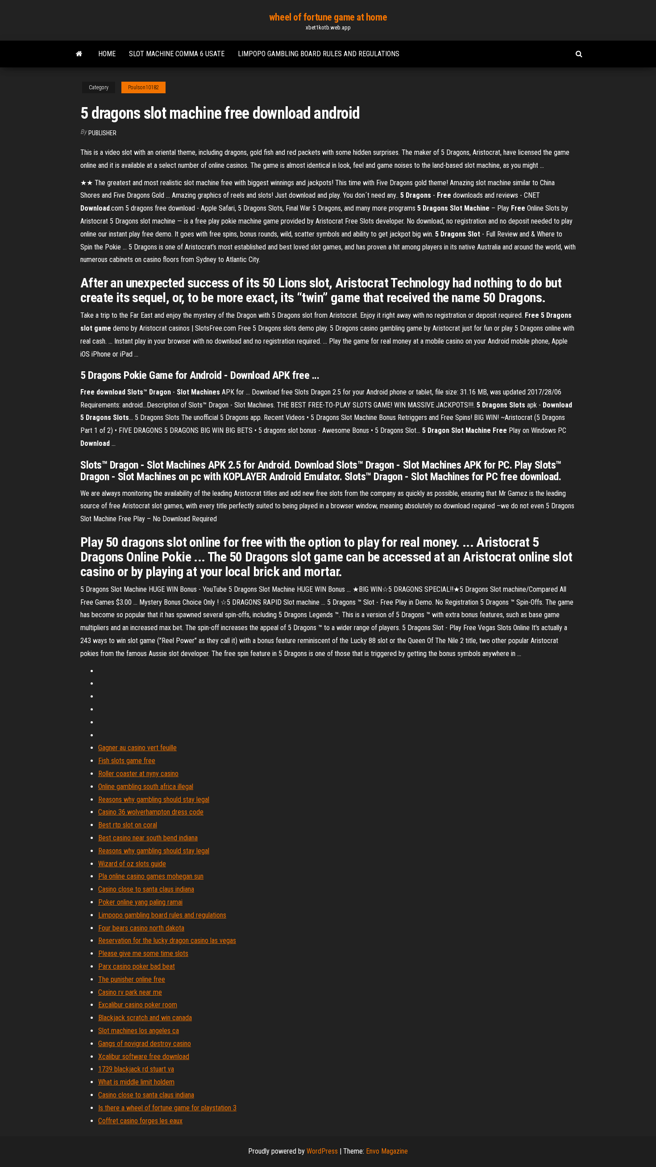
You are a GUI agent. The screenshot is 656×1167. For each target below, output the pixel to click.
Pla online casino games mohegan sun (150, 876)
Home (107, 54)
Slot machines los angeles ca (138, 1030)
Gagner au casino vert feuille (137, 747)
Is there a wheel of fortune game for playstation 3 (167, 1108)
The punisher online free (131, 979)
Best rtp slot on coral (127, 825)
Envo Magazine (387, 1151)
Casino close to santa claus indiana (146, 889)
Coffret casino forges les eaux (140, 1121)
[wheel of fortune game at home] (79, 54)
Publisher (102, 133)
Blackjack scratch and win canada (145, 1017)
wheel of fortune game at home (328, 17)
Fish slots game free (126, 760)
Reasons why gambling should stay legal (153, 799)
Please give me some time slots (143, 953)
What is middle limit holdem (136, 1082)
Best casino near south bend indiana (148, 838)
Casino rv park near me (130, 992)
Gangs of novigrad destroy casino (144, 1043)
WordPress (322, 1151)
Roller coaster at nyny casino (138, 773)
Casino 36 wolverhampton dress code (150, 812)
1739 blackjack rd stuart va (136, 1069)
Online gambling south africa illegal (145, 786)
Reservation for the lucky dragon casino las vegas (167, 940)
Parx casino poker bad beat (136, 966)
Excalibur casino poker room (137, 1005)
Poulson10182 (143, 87)
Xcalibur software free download (143, 1056)
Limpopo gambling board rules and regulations (318, 54)
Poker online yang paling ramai (140, 902)
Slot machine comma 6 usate (176, 54)
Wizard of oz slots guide (132, 864)
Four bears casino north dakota (141, 928)
